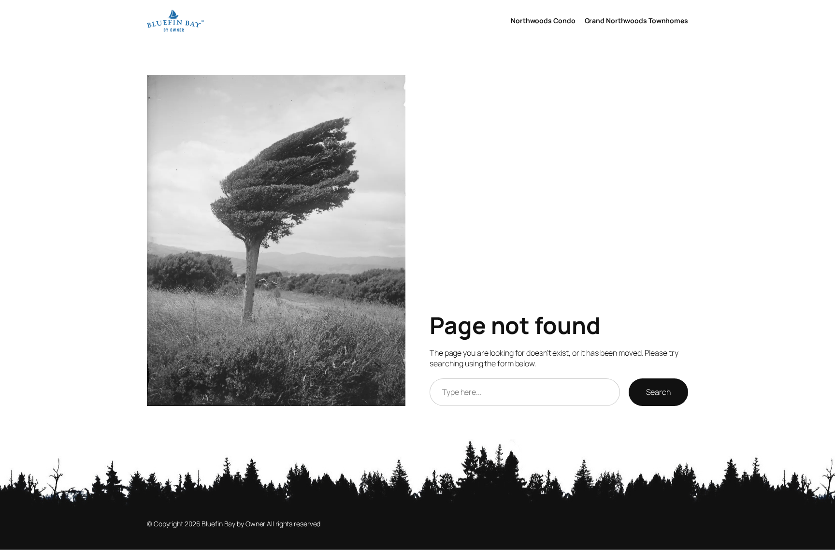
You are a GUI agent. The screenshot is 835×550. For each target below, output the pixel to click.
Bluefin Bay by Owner (233, 523)
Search (658, 392)
